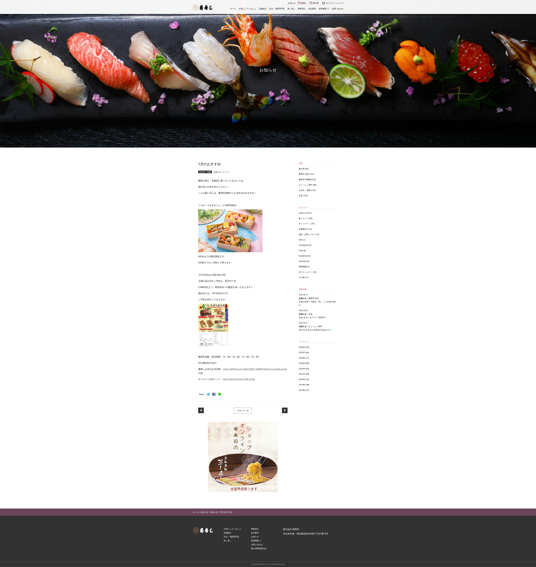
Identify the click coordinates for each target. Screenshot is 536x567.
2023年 (302, 363)
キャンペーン (305, 223)
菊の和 (316, 3)
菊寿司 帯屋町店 (306, 179)
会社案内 (312, 8)
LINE (301, 250)
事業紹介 (302, 8)
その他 (302, 277)
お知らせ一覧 (243, 410)
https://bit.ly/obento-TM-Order (239, 379)
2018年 (302, 390)
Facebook (303, 255)
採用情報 (322, 8)
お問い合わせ (337, 8)
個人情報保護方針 (259, 548)
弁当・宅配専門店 (277, 8)
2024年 (302, 358)
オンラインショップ (334, 3)
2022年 (302, 368)
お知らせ (291, 3)
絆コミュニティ (306, 272)
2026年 (302, 347)
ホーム (233, 8)
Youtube (303, 261)
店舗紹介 (263, 8)
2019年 (302, 384)
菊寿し (304, 3)
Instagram (304, 245)
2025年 (302, 352)
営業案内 (303, 229)
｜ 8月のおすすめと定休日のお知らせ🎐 (315, 326)
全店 (301, 195)
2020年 (302, 379)
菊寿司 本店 (304, 174)
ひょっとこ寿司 (306, 184)
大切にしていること (247, 8)
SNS (301, 239)
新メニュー (304, 218)
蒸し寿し (291, 8)
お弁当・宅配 (305, 190)
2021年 (302, 374)
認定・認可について (308, 234)
